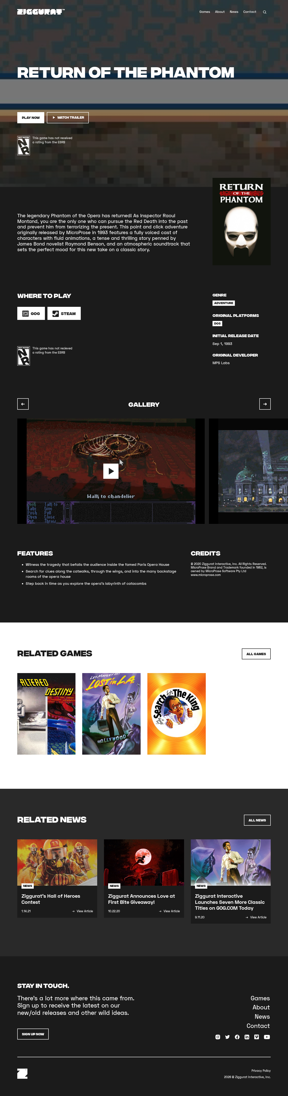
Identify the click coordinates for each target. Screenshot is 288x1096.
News (234, 11)
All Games (256, 654)
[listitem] (113, 471)
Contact (249, 11)
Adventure (223, 303)
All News (257, 820)
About (220, 11)
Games (204, 11)
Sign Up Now (33, 1034)
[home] (41, 12)
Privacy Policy (261, 1070)
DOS (217, 323)
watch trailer (70, 117)
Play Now (31, 117)
